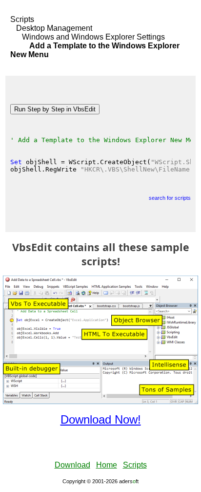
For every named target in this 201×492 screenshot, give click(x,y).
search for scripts (170, 198)
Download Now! (100, 419)
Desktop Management (54, 28)
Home (106, 465)
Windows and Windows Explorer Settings (93, 37)
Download (72, 465)
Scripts (22, 19)
